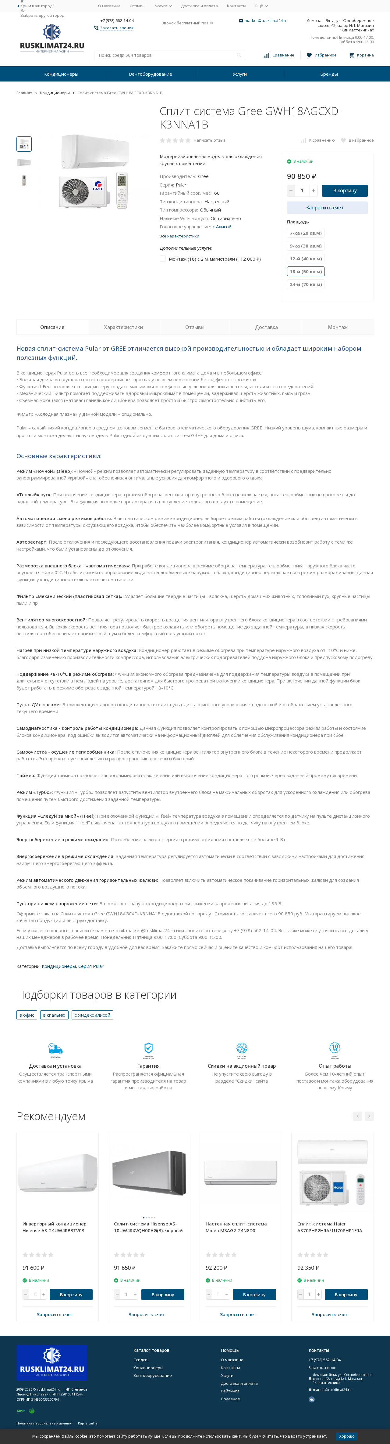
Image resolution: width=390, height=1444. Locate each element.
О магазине (109, 6)
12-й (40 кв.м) (306, 258)
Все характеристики (179, 236)
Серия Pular (91, 966)
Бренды (329, 74)
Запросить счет (325, 207)
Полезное (230, 1399)
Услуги (239, 74)
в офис (27, 1015)
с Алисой (222, 226)
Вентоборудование (150, 74)
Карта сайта (88, 1423)
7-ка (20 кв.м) (306, 233)
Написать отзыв (210, 140)
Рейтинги (230, 1391)
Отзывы (138, 6)
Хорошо (347, 1436)
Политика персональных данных (44, 1423)
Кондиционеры (61, 74)
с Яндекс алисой (92, 1015)
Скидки (140, 1360)
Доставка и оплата (199, 6)
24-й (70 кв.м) (306, 284)
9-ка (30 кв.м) (306, 246)
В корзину (345, 190)
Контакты (236, 6)
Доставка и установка (55, 1065)
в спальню (54, 1015)
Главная (24, 93)
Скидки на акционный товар (242, 1065)
